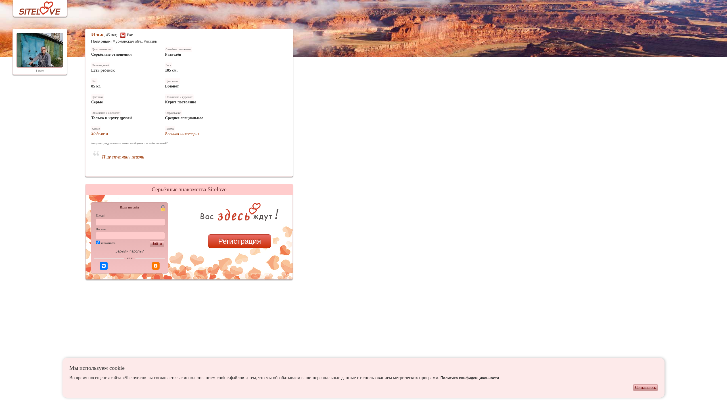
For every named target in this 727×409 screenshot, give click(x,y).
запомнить (108, 243)
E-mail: (100, 216)
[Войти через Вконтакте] (104, 266)
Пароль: (101, 229)
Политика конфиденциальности (469, 378)
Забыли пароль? (129, 251)
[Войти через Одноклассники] (156, 266)
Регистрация (239, 241)
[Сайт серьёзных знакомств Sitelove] (35, 6)
